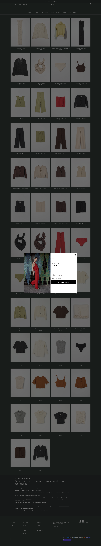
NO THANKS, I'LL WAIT (58, 286)
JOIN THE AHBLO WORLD (63, 282)
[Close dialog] (75, 255)
